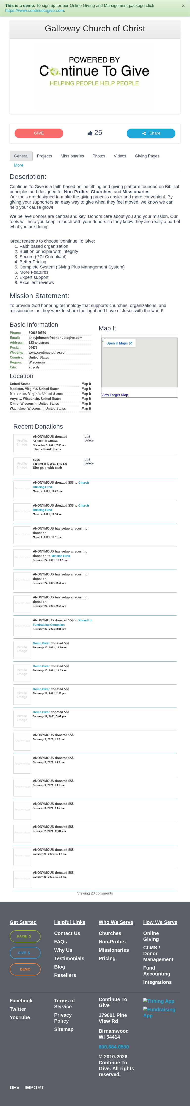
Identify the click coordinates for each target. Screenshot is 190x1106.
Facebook (21, 1000)
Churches (110, 933)
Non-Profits (112, 941)
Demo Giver (41, 643)
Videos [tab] (120, 156)
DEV (15, 1087)
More (18, 165)
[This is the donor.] (22, 650)
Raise (22, 936)
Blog (59, 967)
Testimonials (69, 958)
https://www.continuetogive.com (34, 10)
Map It (86, 384)
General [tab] (21, 156)
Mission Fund (60, 556)
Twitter (18, 1009)
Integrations (157, 982)
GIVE (39, 133)
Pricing (107, 958)
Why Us (63, 950)
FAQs (60, 941)
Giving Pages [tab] (147, 156)
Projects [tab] (44, 156)
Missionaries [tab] (72, 156)
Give (22, 953)
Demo (25, 969)
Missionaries (114, 950)
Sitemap (63, 1029)
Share (154, 133)
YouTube (20, 1017)
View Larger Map (114, 395)
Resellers (65, 975)
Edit (87, 436)
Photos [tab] (99, 156)
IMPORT (34, 1087)
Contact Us (67, 933)
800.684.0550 (114, 1046)
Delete (89, 440)
